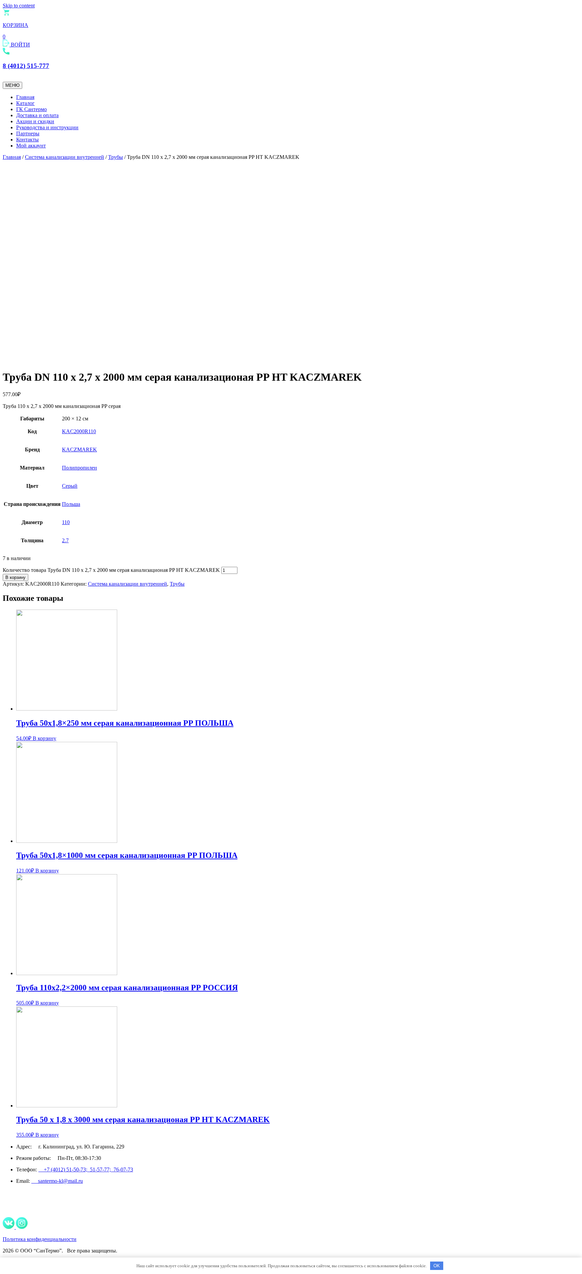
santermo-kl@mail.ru (57, 1181)
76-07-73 (123, 1169)
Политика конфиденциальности (39, 1239)
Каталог (25, 103)
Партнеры (27, 133)
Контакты (27, 139)
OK (436, 1265)
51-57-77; (102, 1169)
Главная (25, 97)
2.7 (65, 540)
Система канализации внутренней (64, 157)
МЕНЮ (12, 85)
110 (66, 522)
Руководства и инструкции (47, 127)
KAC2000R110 (79, 431)
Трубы (115, 157)
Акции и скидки (35, 121)
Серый (69, 486)
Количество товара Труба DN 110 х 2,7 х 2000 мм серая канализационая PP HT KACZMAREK (111, 570)
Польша (71, 504)
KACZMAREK (79, 449)
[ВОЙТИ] (7, 44)
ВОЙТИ (20, 44)
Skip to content (19, 5)
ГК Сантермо (31, 109)
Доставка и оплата (37, 115)
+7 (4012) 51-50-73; (64, 1169)
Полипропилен (79, 468)
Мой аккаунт (31, 145)
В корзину (15, 577)
